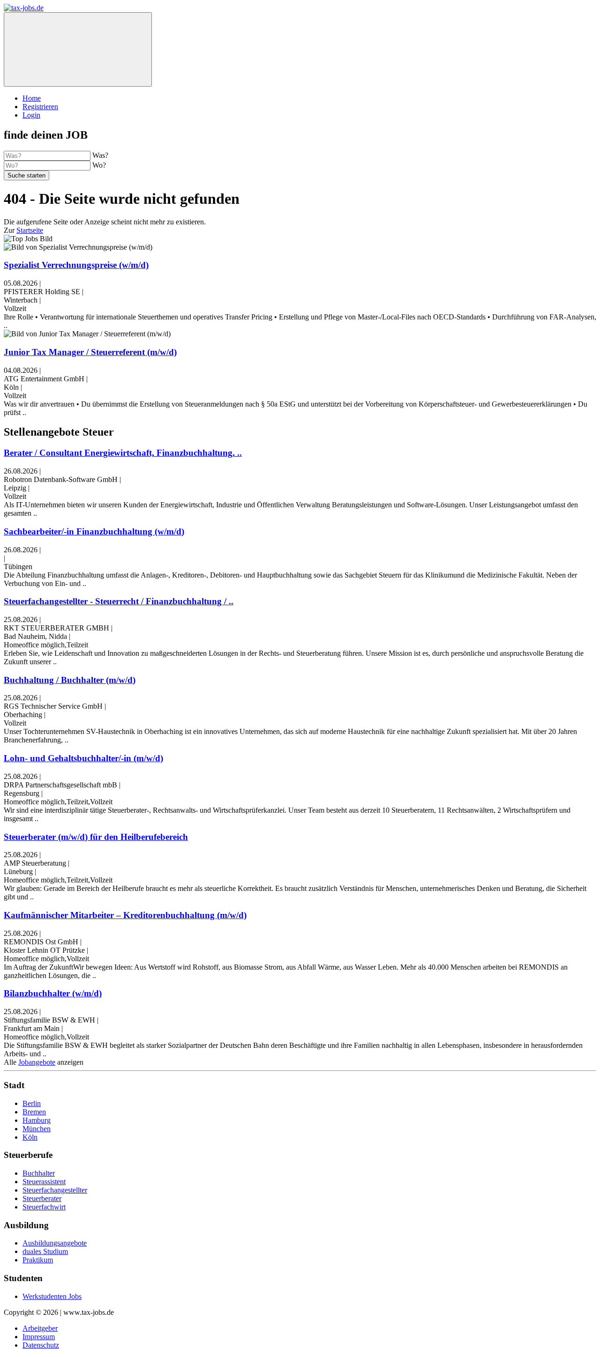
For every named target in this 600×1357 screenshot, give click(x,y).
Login (31, 115)
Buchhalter (38, 1173)
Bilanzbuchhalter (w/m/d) (53, 993)
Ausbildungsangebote (54, 1243)
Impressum (38, 1337)
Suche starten (26, 175)
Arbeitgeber (40, 1328)
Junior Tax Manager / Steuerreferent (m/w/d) (90, 352)
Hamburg (36, 1120)
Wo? (99, 165)
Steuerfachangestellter (54, 1190)
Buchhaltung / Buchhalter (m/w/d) (69, 680)
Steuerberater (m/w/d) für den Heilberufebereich (96, 837)
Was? (100, 155)
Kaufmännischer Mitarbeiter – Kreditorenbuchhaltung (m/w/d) (125, 915)
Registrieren (40, 107)
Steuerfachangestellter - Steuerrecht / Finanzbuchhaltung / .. (118, 601)
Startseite (29, 230)
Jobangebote (36, 1062)
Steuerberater (41, 1198)
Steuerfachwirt (44, 1207)
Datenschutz (40, 1345)
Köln (30, 1137)
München (36, 1129)
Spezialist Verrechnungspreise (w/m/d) (76, 265)
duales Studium (45, 1251)
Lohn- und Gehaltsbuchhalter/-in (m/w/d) (83, 758)
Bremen (34, 1112)
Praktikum (37, 1260)
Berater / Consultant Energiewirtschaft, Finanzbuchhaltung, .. (123, 453)
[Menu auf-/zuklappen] (78, 49)
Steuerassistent (44, 1182)
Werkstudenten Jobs (52, 1296)
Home (31, 98)
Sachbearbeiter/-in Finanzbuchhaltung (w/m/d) (94, 531)
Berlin (31, 1103)
